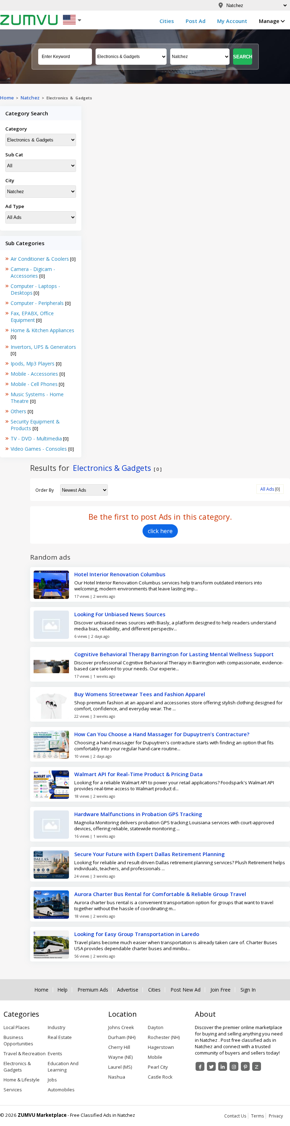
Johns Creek (121, 1027)
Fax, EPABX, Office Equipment (32, 316)
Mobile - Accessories (35, 373)
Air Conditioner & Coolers (40, 258)
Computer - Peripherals (38, 303)
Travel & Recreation (25, 1053)
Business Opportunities (18, 1040)
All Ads (267, 489)
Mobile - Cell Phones (34, 384)
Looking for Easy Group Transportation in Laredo (136, 933)
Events (55, 1053)
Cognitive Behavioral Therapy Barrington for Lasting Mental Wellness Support (174, 654)
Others (19, 411)
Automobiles (61, 1089)
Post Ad (195, 20)
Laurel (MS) (120, 1067)
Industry (56, 1027)
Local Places (17, 1027)
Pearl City (158, 1067)
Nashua (116, 1077)
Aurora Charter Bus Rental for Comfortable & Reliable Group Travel (160, 893)
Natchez (30, 97)
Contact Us (235, 1116)
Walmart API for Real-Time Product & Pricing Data (138, 774)
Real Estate (60, 1037)
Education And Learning (63, 1066)
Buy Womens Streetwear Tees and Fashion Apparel (139, 694)
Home (7, 97)
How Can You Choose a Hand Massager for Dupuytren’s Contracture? (161, 734)
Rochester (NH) (164, 1037)
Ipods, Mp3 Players (33, 363)
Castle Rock (160, 1077)
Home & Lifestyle (22, 1079)
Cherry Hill (119, 1047)
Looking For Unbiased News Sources (120, 614)
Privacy (276, 1116)
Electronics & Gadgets (17, 1066)
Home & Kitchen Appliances (42, 330)
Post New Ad (185, 989)
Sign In (248, 989)
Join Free (220, 989)
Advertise (127, 989)
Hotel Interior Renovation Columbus (120, 574)
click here (160, 531)
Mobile (155, 1057)
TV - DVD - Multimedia (36, 438)
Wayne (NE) (120, 1057)
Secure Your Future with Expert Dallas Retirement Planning (149, 854)
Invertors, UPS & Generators (43, 346)
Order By (44, 490)
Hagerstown (161, 1047)
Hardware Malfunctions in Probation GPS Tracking (138, 814)
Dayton (155, 1027)
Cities (167, 20)
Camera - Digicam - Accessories (33, 272)
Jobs (52, 1079)
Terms (257, 1116)
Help (62, 989)
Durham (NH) (121, 1037)
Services (13, 1089)
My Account (232, 20)
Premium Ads (92, 989)
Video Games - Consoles (39, 448)
